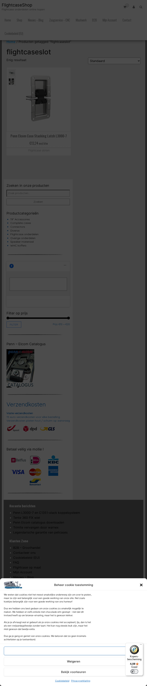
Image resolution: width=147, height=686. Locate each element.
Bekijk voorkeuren (73, 672)
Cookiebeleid (62, 680)
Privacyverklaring (80, 680)
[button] (141, 585)
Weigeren (73, 661)
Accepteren (73, 651)
